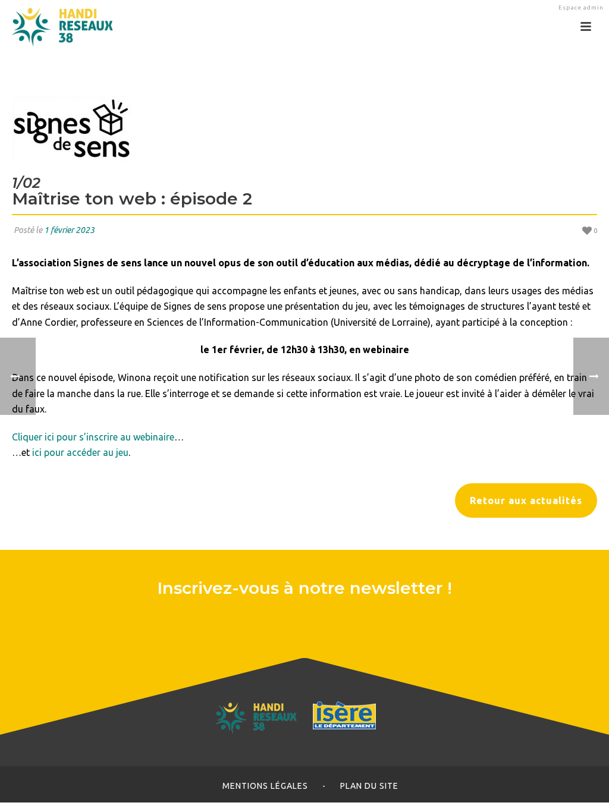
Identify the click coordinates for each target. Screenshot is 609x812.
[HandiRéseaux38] (58, 26)
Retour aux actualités (526, 500)
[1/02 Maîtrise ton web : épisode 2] (304, 128)
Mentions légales (265, 786)
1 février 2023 (69, 230)
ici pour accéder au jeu (80, 452)
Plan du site (369, 786)
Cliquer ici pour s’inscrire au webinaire (93, 437)
